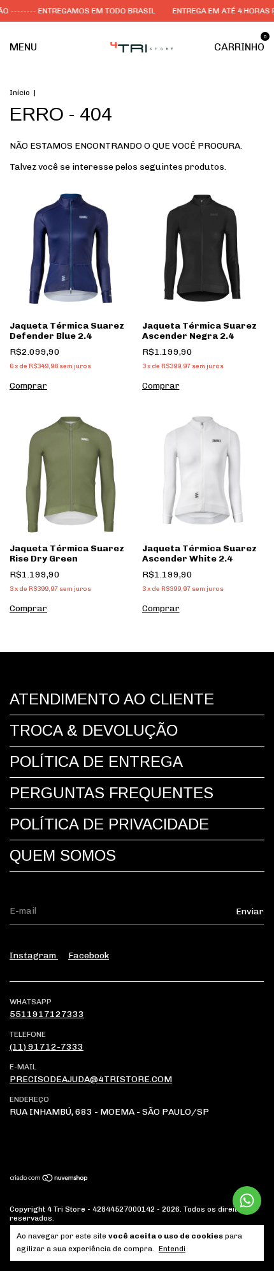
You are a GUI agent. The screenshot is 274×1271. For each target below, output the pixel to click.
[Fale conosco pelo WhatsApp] (247, 1200)
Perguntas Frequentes (111, 792)
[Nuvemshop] (49, 1179)
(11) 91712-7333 (46, 1046)
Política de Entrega (96, 761)
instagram (34, 955)
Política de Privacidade (109, 824)
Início (20, 92)
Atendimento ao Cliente (112, 699)
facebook (88, 955)
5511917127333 (47, 1014)
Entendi (172, 1248)
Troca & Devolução (94, 730)
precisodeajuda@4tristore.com (91, 1079)
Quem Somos (63, 855)
